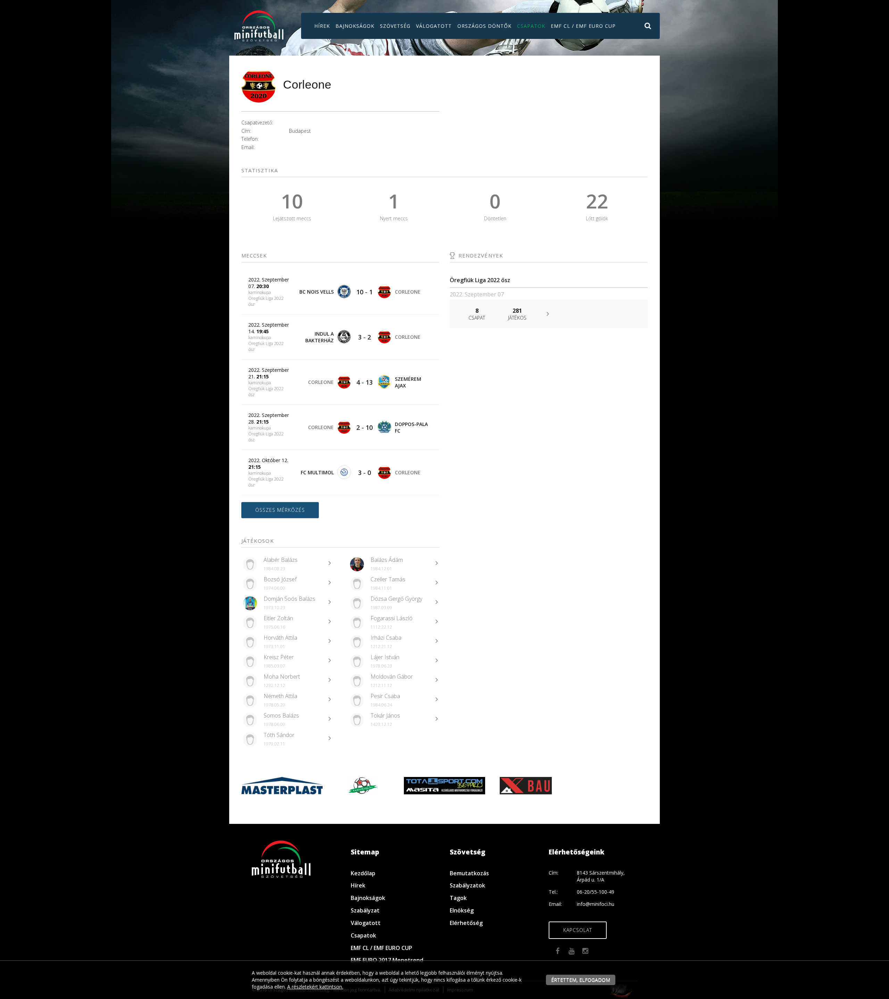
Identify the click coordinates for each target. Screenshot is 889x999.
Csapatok (531, 26)
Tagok (458, 898)
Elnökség (462, 910)
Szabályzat (365, 910)
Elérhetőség (466, 923)
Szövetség (395, 26)
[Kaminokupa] (363, 785)
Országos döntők (484, 26)
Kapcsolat (577, 930)
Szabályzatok (467, 885)
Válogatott (434, 26)
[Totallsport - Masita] (444, 785)
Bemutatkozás (469, 873)
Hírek (322, 26)
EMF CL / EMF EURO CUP (583, 26)
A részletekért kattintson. (315, 986)
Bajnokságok (354, 26)
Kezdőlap (363, 873)
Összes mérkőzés (280, 510)
